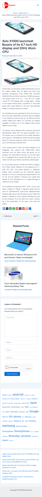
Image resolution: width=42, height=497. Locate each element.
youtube (11, 440)
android (18, 394)
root (26, 421)
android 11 (34, 399)
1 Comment (8, 289)
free (27, 412)
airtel (4, 395)
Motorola (28, 417)
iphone (17, 416)
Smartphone (7, 431)
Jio (23, 417)
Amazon (9, 395)
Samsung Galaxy (21, 426)
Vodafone (5, 436)
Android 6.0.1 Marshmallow (10, 399)
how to (5, 417)
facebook (21, 412)
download (14, 412)
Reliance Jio (19, 421)
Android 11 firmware (7, 403)
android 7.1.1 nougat (25, 399)
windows (26, 435)
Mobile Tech (20, 261)
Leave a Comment (10, 261)
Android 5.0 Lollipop (29, 395)
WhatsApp (14, 436)
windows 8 (35, 436)
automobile (6, 407)
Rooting (32, 421)
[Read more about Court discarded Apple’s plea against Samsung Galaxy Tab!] (13, 273)
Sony (32, 431)
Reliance (10, 421)
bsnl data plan (34, 407)
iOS (11, 416)
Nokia (34, 417)
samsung (8, 425)
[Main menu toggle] (38, 5)
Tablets (36, 431)
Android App (17, 403)
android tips (25, 403)
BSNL (27, 407)
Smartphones (22, 431)
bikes (22, 407)
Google (34, 411)
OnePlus (5, 421)
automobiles (15, 407)
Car (3, 412)
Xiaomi (5, 440)
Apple (33, 402)
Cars (7, 412)
